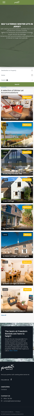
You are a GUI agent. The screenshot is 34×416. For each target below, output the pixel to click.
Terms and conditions (7, 412)
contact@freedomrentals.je (12, 401)
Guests (4, 80)
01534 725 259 (7, 398)
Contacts (4, 389)
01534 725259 (13, 351)
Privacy (18, 412)
